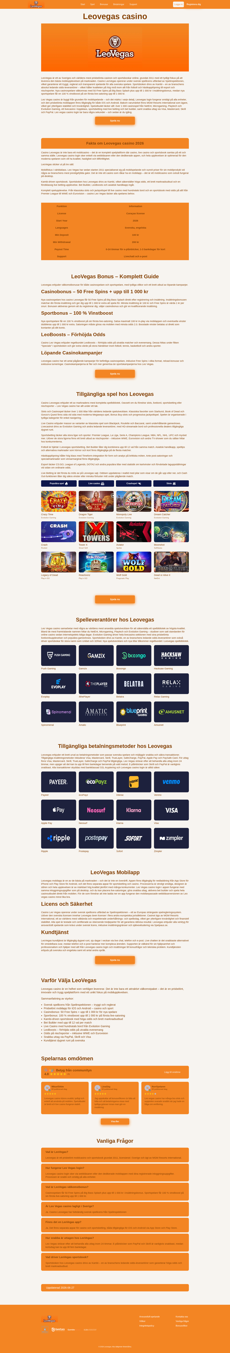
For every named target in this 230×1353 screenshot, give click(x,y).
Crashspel (131, 483)
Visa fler (115, 1121)
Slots (169, 483)
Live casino (94, 483)
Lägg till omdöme (172, 1072)
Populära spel (57, 483)
